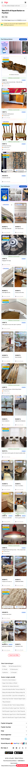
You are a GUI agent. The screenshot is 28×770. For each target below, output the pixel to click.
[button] (2, 2)
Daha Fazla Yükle (14, 655)
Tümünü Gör (23, 39)
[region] (14, 47)
